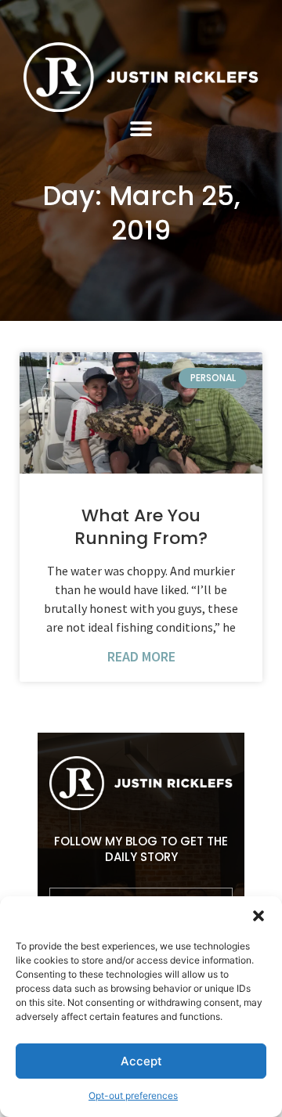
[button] (258, 916)
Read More (141, 656)
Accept (141, 1061)
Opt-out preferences (133, 1095)
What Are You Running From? (141, 526)
